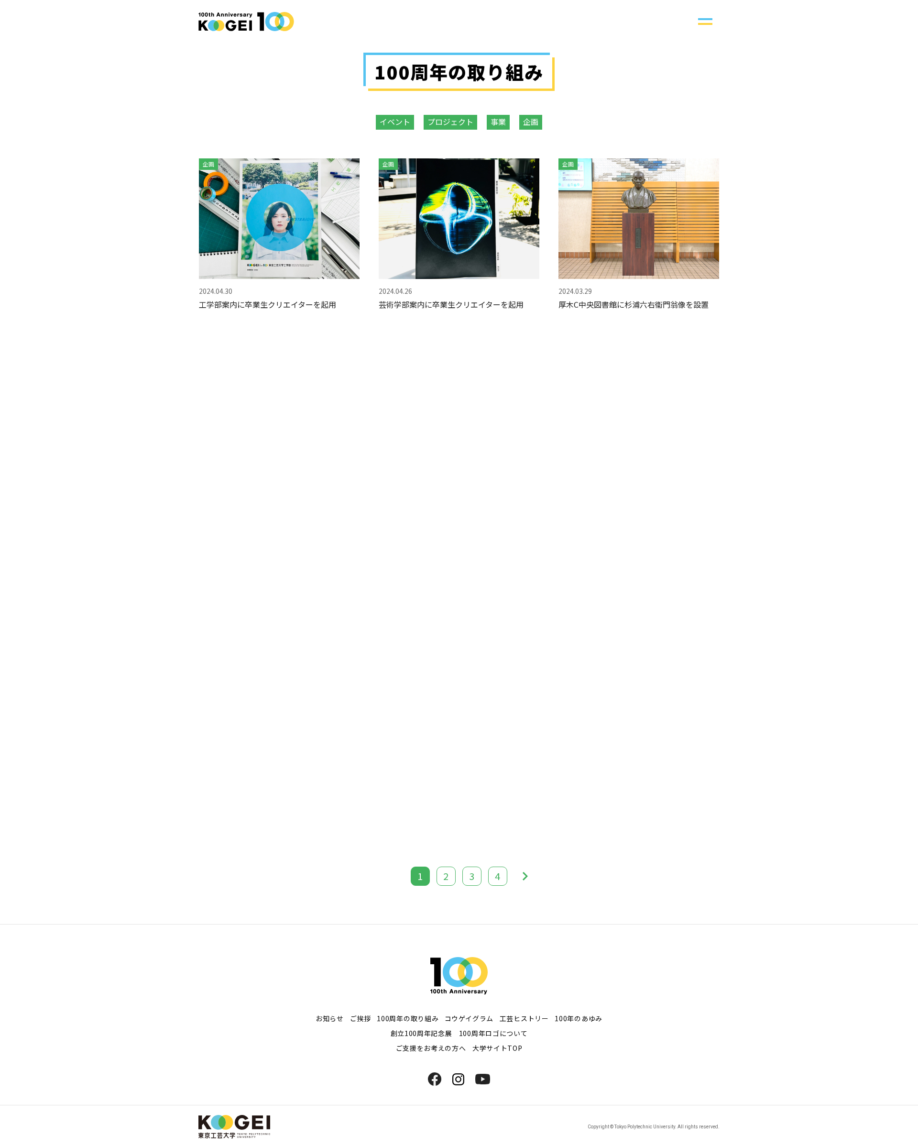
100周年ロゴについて (493, 1033)
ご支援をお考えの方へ (431, 1048)
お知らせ (330, 1018)
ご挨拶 (360, 1018)
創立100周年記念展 (421, 1033)
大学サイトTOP (497, 1048)
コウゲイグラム (469, 1018)
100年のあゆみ (578, 1018)
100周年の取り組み (407, 1018)
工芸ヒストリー (524, 1018)
